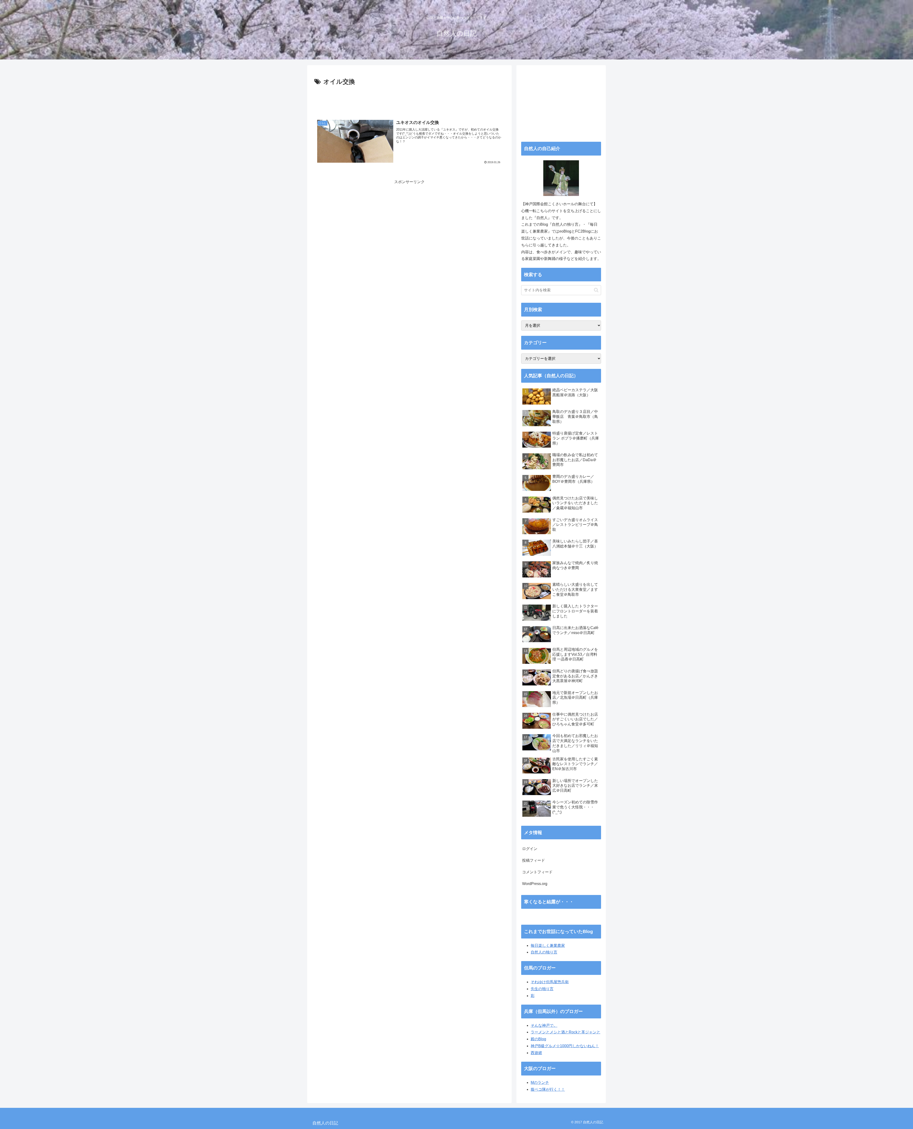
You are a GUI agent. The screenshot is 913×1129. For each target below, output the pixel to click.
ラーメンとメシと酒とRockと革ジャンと (565, 1032)
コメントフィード (537, 872)
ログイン (529, 849)
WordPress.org (534, 884)
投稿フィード (533, 860)
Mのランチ (540, 1082)
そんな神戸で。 (544, 1025)
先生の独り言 (542, 989)
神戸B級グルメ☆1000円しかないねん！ (565, 1046)
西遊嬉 (536, 1053)
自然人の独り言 (544, 952)
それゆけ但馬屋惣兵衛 (550, 982)
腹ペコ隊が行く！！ (548, 1089)
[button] (596, 290)
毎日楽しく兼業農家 (548, 945)
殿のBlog (538, 1039)
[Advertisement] (409, 100)
